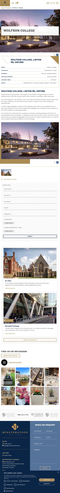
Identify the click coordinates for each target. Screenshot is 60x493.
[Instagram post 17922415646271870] (23, 396)
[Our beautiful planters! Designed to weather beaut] (8, 376)
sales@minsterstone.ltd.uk (12, 445)
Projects (8, 8)
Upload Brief (8, 219)
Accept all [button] (47, 479)
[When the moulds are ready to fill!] (37, 376)
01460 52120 (7, 455)
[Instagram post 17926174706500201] (52, 396)
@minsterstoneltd (10, 355)
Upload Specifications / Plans (13, 227)
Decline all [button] (47, 483)
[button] (20, 491)
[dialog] (30, 482)
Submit (30, 236)
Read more (6, 478)
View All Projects (30, 340)
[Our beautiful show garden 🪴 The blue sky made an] (23, 376)
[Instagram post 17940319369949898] (37, 396)
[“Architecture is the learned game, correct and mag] (52, 376)
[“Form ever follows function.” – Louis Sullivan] (8, 396)
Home (3, 8)
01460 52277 (8, 443)
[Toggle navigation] (57, 3)
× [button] (58, 472)
